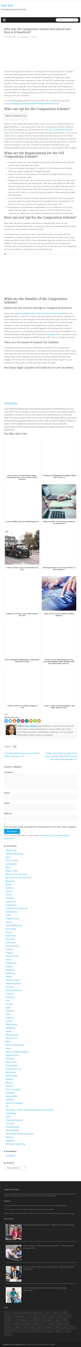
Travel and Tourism (14, 1120)
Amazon (7, 1312)
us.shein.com (20, 1331)
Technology (11, 1113)
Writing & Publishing (15, 1144)
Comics (47, 1312)
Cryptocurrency (12, 918)
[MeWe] (27, 721)
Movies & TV (11, 1038)
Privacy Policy (38, 1344)
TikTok (65, 1327)
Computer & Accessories (17, 908)
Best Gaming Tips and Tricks (19, 877)
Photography (11, 1065)
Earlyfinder (11, 1155)
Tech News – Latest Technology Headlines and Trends (30, 1109)
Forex (8, 959)
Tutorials (10, 1123)
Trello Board (9, 1331)
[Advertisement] (40, 55)
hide (24, 116)
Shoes (32, 1327)
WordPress (10, 1140)
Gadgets (9, 966)
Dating (9, 922)
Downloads (11, 928)
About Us (30, 1344)
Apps (8, 857)
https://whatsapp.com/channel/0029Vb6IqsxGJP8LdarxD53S (31, 103)
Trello (72, 1327)
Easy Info (7, 5)
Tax (14, 746)
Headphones (9, 1320)
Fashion (9, 949)
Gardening (10, 973)
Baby (8, 867)
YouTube (7, 1334)
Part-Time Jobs (26, 1323)
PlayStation (51, 1323)
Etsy (28, 1316)
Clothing (10, 898)
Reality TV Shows (63, 1323)
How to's (10, 986)
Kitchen (9, 1004)
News (8, 1048)
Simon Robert (31, 726)
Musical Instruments (15, 1045)
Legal (8, 1007)
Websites (10, 1137)
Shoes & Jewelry (13, 1089)
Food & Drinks (12, 956)
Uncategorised (12, 1126)
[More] (39, 721)
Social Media (11, 1096)
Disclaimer (11, 403)
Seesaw (18, 1327)
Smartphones (48, 1327)
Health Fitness (12, 980)
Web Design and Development (19, 1133)
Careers (9, 891)
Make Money (11, 1024)
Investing (10, 997)
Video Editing (37, 1331)
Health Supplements (22, 1320)
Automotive (11, 864)
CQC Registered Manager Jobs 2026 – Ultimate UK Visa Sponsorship (48, 1225)
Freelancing (11, 963)
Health (9, 976)
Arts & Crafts (12, 860)
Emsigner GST (53, 334)
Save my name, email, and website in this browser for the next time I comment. (40, 826)
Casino (9, 894)
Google (59, 1316)
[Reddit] (14, 721)
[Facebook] (6, 721)
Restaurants (8, 1327)
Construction (12, 911)
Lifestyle (10, 1010)
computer (56, 1312)
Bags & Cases (12, 870)
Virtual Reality (12, 1130)
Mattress (64, 1320)
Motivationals (12, 1034)
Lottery (9, 1021)
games (52, 1316)
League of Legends (46, 1320)
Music (8, 1041)
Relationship (11, 1075)
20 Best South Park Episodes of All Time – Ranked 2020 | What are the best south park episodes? (61, 756)
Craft (8, 915)
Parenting (10, 1058)
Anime (15, 1312)
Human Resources (14, 990)
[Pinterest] (22, 721)
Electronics (11, 942)
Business (34, 37)
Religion (9, 1079)
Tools (8, 1116)
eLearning (8, 1316)
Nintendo (8, 1323)
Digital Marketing (14, 925)
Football (43, 1316)
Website (8, 813)
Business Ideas (25, 1312)
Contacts (52, 1344)
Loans (57, 1320)
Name (7, 792)
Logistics (10, 1017)
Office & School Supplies (17, 1051)
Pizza (43, 1323)
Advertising (11, 850)
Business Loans (37, 1312)
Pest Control (11, 1062)
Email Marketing (19, 1316)
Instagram (35, 1320)
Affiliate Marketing (14, 853)
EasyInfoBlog (24, 37)
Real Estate (11, 1072)
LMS (8, 1014)
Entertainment (12, 946)
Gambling (10, 969)
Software (10, 1099)
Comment (9, 772)
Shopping (10, 1092)
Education (10, 939)
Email (7, 803)
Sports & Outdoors (14, 1103)
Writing (68, 1331)
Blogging (10, 881)
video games (48, 1331)
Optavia (16, 1323)
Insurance (10, 993)
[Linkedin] (18, 721)
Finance (9, 952)
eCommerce (11, 935)
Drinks (9, 932)
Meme (8, 1031)
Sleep (39, 1327)
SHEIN (25, 1327)
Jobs (8, 1000)
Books (8, 884)
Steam (58, 1327)
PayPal (36, 1323)
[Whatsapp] (35, 721)
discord (64, 1312)
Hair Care (67, 1316)
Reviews (9, 1082)
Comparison (11, 905)
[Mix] (31, 721)
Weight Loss (59, 1331)
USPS (28, 1331)
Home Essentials (13, 983)
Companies (11, 901)
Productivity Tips (13, 1068)
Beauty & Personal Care (16, 874)
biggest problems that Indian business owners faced (38, 313)
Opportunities (12, 1055)
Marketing (10, 1027)
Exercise (35, 1316)
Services (9, 1086)
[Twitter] (10, 721)
